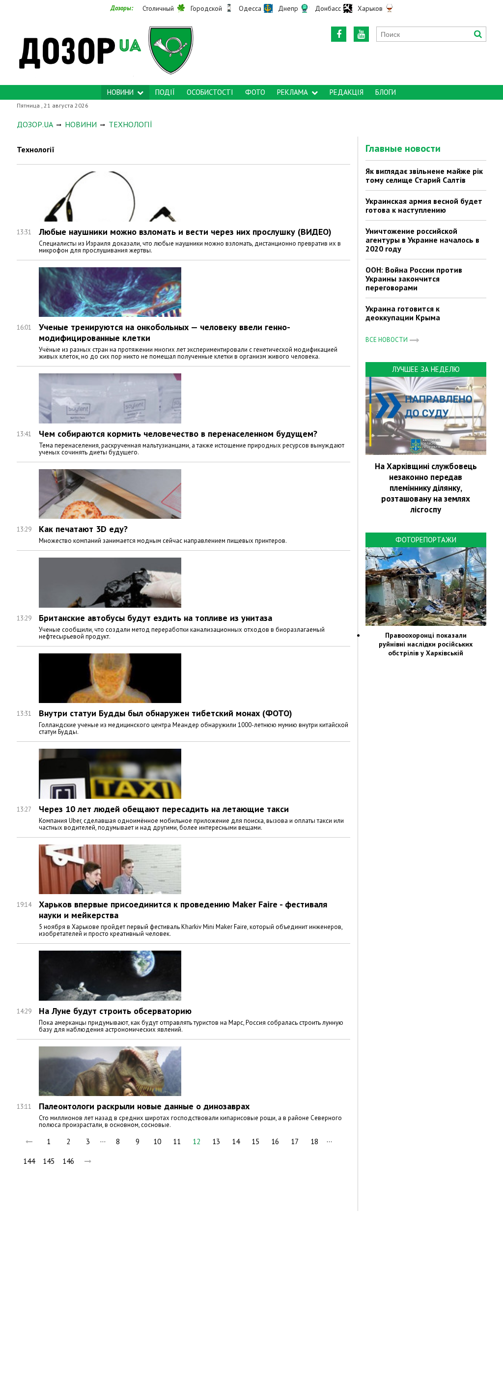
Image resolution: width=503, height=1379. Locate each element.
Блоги (385, 92)
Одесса (250, 8)
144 (29, 1161)
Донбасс (328, 8)
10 (157, 1141)
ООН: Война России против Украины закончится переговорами (413, 278)
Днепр (288, 8)
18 (314, 1141)
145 (49, 1161)
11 (177, 1141)
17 (295, 1141)
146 (68, 1161)
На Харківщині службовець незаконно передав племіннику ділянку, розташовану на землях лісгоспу (426, 488)
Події (165, 92)
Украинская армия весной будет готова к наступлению (423, 205)
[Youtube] (361, 34)
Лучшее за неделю (426, 369)
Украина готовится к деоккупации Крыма (402, 313)
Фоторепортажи (425, 539)
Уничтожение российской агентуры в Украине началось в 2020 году (422, 239)
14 (236, 1141)
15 (255, 1141)
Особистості (210, 92)
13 (216, 1141)
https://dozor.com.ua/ (110, 50)
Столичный (158, 8)
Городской (206, 8)
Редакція (346, 92)
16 (275, 1141)
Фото (255, 92)
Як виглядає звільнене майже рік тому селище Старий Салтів (424, 175)
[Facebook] (338, 34)
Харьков (370, 8)
